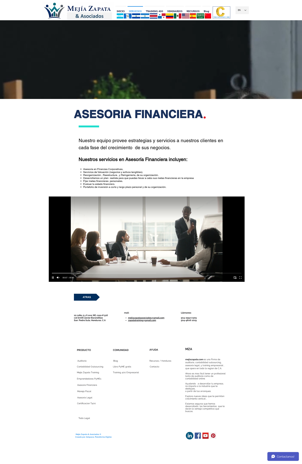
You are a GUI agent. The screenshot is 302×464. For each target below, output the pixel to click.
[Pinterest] (213, 436)
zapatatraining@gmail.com (142, 320)
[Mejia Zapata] (198, 436)
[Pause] (53, 278)
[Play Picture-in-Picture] (235, 278)
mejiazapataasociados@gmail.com (146, 318)
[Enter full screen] (240, 278)
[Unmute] (58, 278)
